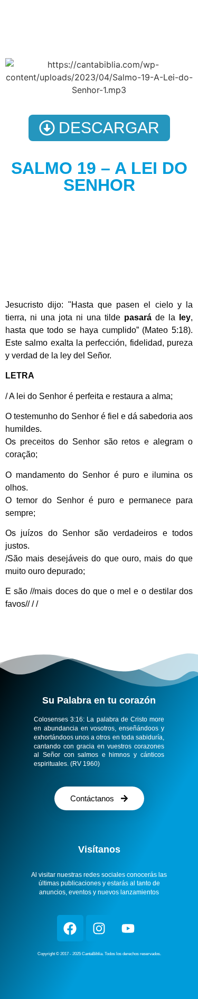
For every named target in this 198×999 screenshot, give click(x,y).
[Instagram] (99, 928)
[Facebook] (70, 928)
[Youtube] (128, 928)
